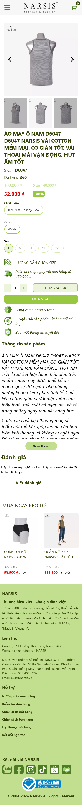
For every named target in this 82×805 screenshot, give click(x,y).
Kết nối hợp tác (13, 734)
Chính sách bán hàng (17, 719)
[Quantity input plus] (23, 288)
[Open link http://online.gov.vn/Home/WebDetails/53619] (41, 784)
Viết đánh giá (28, 482)
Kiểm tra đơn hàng (16, 704)
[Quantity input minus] (7, 288)
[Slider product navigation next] (68, 543)
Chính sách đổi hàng (17, 711)
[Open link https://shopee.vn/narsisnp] (54, 769)
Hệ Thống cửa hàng (17, 727)
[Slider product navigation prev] (13, 543)
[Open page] (41, 7)
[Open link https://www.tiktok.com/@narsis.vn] (42, 769)
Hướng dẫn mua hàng (18, 696)
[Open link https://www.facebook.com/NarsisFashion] (18, 769)
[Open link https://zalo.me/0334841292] (7, 769)
